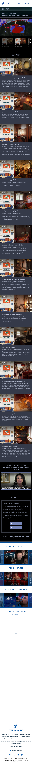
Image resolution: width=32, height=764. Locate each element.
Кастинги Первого (25, 736)
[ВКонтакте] (16, 523)
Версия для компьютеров (16, 746)
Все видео (7, 738)
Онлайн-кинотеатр (24, 734)
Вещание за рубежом (17, 750)
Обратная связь (5, 741)
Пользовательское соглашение (19, 738)
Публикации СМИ (16, 743)
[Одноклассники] (16, 527)
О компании (5, 734)
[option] (7, 41)
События (28, 741)
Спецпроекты (14, 734)
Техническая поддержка (18, 741)
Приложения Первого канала (10, 736)
